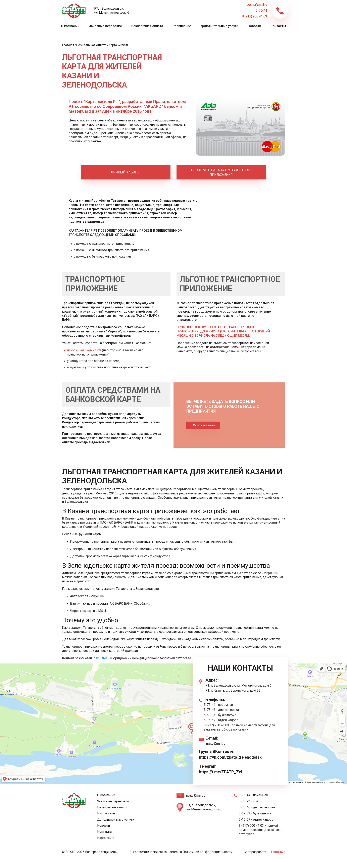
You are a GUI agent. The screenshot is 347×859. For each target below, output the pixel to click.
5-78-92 (244, 801)
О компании (70, 26)
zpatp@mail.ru (257, 5)
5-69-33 (209, 715)
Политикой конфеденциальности (208, 852)
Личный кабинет (126, 172)
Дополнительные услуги (219, 26)
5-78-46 (209, 710)
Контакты (278, 26)
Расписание (182, 26)
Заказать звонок (280, 11)
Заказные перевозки (105, 26)
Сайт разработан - (264, 852)
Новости (254, 26)
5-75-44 (261, 10)
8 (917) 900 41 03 (254, 16)
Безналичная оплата (147, 26)
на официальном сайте (84, 350)
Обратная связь (203, 425)
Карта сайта (105, 838)
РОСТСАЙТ (101, 658)
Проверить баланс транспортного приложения (221, 172)
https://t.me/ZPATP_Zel (220, 771)
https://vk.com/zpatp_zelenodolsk (230, 757)
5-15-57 (209, 720)
